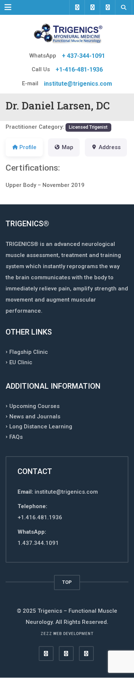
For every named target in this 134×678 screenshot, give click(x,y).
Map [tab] (67, 147)
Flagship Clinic (28, 352)
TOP (67, 582)
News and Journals (34, 416)
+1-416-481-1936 (79, 69)
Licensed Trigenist (88, 127)
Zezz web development (67, 634)
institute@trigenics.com (78, 83)
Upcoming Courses (34, 406)
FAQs (16, 436)
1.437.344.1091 (38, 543)
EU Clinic (20, 362)
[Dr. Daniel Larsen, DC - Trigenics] (67, 33)
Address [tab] (110, 147)
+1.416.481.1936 (39, 517)
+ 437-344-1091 (83, 55)
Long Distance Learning (40, 426)
